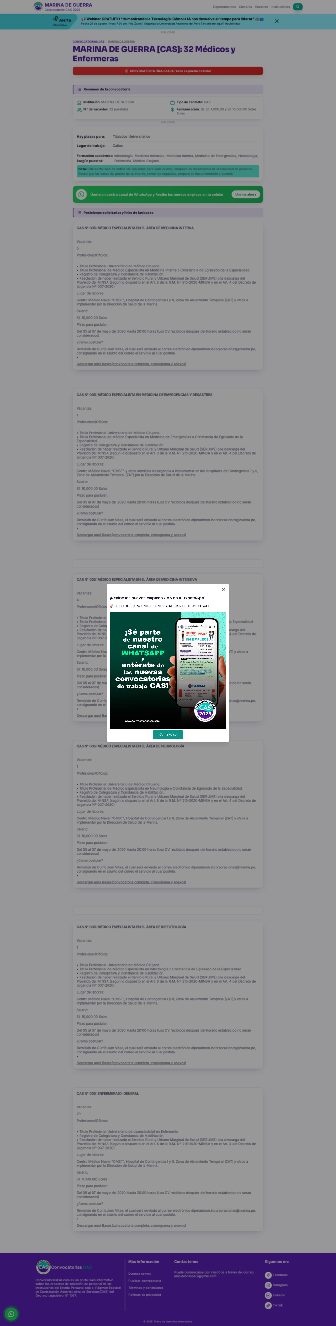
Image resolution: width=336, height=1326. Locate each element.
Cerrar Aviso (168, 734)
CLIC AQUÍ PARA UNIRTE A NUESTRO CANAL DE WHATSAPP (162, 606)
